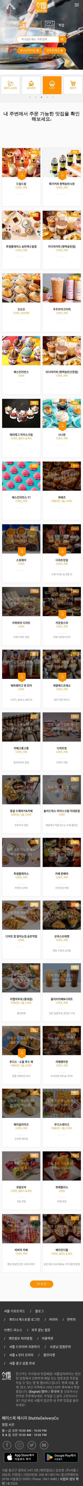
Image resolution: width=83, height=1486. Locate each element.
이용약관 (47, 1338)
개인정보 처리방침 (20, 1338)
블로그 (39, 1311)
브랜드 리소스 (13, 1330)
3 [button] (41, 97)
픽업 (61, 25)
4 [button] (47, 97)
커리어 (53, 1319)
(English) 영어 (38, 1391)
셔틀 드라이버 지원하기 (24, 1347)
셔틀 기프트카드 (14, 1311)
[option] (10, 85)
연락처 (71, 1319)
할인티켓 (49, 1355)
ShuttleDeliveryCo (43, 1418)
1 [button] (30, 97)
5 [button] (53, 97)
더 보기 (41, 1284)
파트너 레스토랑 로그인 (24, 1319)
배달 (34, 25)
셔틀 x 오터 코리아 (21, 1355)
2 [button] (36, 97)
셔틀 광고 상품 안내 (22, 1363)
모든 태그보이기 (43, 58)
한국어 (55, 1391)
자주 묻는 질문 (40, 1330)
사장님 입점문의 (60, 1347)
